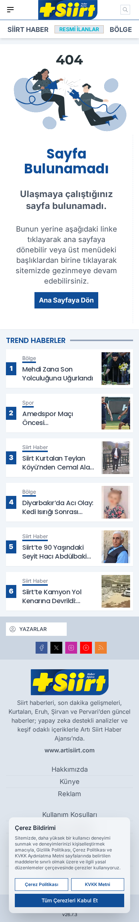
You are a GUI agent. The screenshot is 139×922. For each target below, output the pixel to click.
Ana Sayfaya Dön (66, 300)
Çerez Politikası (41, 884)
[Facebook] (41, 648)
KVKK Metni (97, 884)
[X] (56, 648)
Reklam (69, 794)
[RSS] (101, 648)
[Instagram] (71, 648)
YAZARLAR (33, 629)
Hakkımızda (70, 769)
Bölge (121, 29)
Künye (70, 781)
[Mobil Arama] (125, 9)
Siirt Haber (28, 29)
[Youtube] (86, 648)
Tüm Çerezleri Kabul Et (70, 900)
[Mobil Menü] (10, 9)
